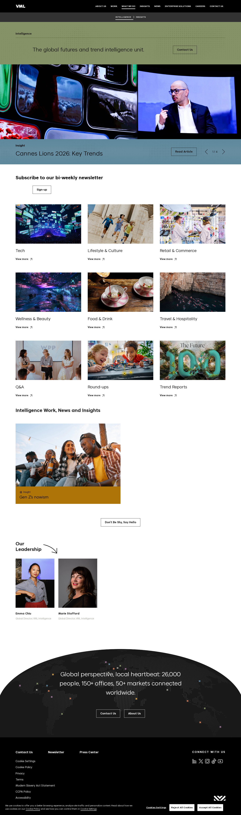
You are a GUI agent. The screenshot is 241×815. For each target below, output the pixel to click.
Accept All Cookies (210, 807)
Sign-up (42, 189)
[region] (120, 808)
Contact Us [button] (108, 713)
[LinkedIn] (194, 760)
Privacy (20, 773)
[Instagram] (207, 760)
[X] (200, 760)
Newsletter (56, 752)
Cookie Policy (24, 767)
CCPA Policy (23, 791)
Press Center (89, 752)
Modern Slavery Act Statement (35, 785)
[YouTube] (220, 760)
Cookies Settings (156, 807)
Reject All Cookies (182, 807)
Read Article (184, 151)
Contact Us (185, 49)
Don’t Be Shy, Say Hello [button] (120, 522)
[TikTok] (213, 761)
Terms (19, 779)
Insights (140, 17)
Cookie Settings (25, 761)
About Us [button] (134, 713)
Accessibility (23, 797)
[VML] (21, 6)
